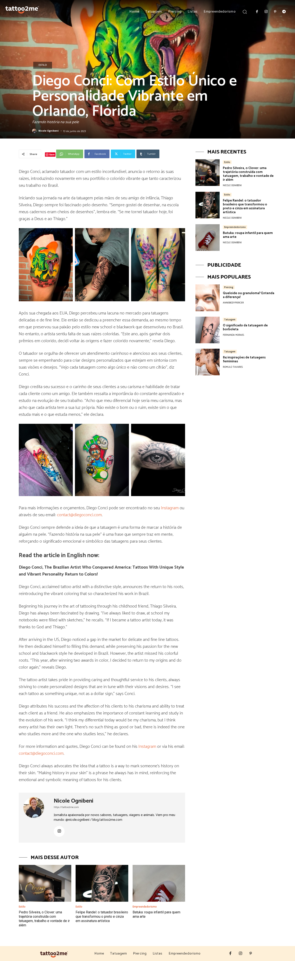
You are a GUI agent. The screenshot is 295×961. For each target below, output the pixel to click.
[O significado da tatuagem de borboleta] (207, 330)
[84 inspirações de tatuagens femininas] (207, 362)
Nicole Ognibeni (48, 130)
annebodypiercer (233, 303)
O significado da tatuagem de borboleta (245, 327)
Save (52, 154)
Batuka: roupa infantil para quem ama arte (248, 235)
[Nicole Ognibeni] (35, 131)
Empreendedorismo (145, 906)
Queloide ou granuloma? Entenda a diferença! (248, 295)
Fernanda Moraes (233, 335)
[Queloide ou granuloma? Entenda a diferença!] (207, 297)
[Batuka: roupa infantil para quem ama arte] (159, 883)
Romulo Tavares (233, 367)
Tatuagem (229, 319)
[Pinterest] (275, 11)
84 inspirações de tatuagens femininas (244, 359)
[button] (245, 12)
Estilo (43, 65)
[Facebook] (257, 11)
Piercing (228, 287)
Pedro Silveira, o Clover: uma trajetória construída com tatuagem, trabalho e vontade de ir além (44, 918)
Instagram (170, 508)
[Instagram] (266, 11)
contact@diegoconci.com (79, 515)
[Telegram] (284, 11)
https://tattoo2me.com (66, 807)
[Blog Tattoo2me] (22, 9)
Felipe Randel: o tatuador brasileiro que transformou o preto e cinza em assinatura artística (102, 916)
